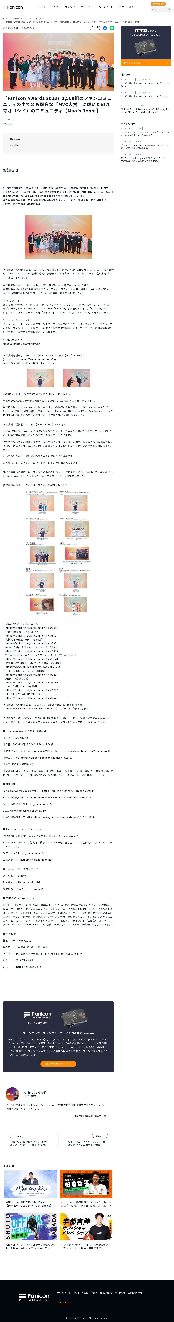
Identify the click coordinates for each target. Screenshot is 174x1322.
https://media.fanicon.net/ (36, 859)
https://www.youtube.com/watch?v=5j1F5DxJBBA (63, 817)
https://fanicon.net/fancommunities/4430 (31, 682)
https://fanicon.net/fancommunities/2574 (31, 698)
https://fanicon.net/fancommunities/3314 (31, 627)
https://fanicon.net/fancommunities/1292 (31, 690)
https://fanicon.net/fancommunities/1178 (31, 659)
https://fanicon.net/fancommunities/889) (30, 359)
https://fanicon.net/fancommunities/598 (30, 643)
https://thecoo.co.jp (28, 966)
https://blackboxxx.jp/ (32, 810)
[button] (70, 7)
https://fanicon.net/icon (41, 804)
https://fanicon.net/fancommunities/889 (30, 635)
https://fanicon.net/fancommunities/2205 (31, 674)
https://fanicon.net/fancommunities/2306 (31, 651)
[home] (13, 7)
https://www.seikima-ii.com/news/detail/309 (33, 666)
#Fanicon (8, 124)
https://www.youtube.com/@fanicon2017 (30, 708)
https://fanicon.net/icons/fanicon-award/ (46, 757)
